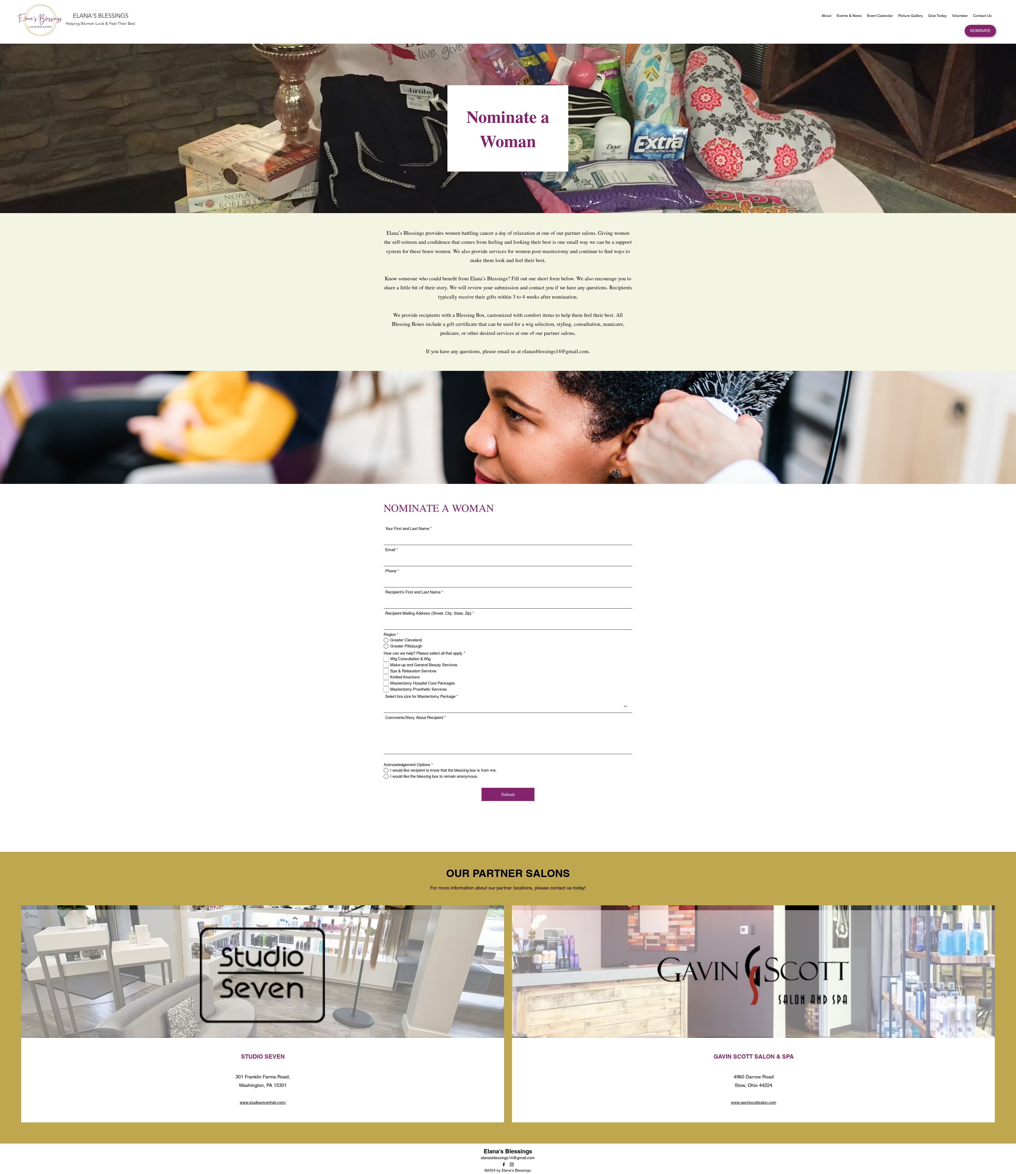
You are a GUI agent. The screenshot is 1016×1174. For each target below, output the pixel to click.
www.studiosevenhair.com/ (263, 1102)
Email (390, 550)
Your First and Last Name (407, 528)
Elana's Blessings (508, 1151)
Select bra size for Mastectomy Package (420, 696)
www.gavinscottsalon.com (753, 1102)
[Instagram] (511, 1164)
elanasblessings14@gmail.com (555, 351)
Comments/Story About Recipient (414, 717)
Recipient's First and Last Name (413, 592)
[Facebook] (503, 1164)
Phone (390, 571)
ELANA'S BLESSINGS (100, 15)
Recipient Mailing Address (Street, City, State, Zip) (428, 613)
